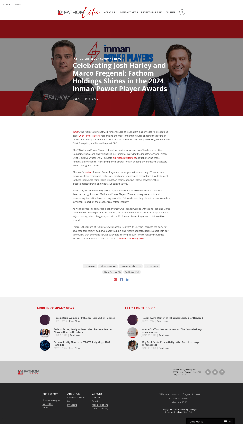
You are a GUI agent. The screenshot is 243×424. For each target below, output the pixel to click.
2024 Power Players (89, 135)
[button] (182, 12)
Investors (72, 404)
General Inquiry (100, 408)
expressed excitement (124, 157)
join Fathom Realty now (131, 238)
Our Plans (47, 403)
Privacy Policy (188, 412)
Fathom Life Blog (85, 58)
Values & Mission (76, 397)
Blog (69, 401)
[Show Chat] (225, 422)
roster (88, 172)
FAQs (45, 407)
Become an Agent (51, 400)
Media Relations (100, 404)
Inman (76, 131)
